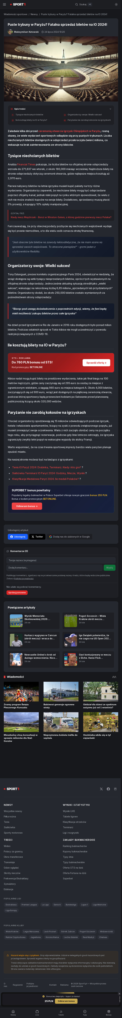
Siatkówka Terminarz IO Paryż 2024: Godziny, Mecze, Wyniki (48, 475)
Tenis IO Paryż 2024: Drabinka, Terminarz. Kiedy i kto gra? (46, 469)
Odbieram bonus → (27, 508)
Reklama (64, 965)
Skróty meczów (12, 853)
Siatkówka (9, 808)
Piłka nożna (10, 797)
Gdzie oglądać (11, 848)
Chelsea (103, 918)
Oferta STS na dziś (72, 848)
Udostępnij (19, 539)
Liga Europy (11, 891)
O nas (5, 965)
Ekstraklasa (11, 885)
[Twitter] (100, 770)
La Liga (45, 885)
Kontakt (52, 965)
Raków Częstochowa (15, 918)
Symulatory (10, 864)
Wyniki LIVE (68, 792)
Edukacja (8, 870)
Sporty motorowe (13, 813)
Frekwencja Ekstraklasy (16, 859)
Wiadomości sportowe (15, 14)
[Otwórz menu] (4, 4)
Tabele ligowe (69, 797)
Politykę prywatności (24, 581)
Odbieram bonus (65, 1001)
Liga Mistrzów (99, 885)
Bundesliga (71, 885)
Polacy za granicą (13, 832)
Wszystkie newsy (13, 792)
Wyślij (108, 570)
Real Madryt (88, 918)
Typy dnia (67, 837)
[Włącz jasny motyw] (115, 4)
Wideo (7, 826)
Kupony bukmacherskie (74, 832)
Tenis (6, 802)
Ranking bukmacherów (74, 826)
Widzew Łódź (106, 912)
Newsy (34, 14)
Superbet (67, 859)
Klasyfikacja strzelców (74, 802)
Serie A (57, 885)
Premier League (29, 885)
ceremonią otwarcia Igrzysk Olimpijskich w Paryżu (69, 130)
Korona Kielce (52, 918)
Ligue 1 (84, 885)
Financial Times (26, 163)
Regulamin (18, 965)
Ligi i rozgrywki (70, 813)
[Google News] (114, 770)
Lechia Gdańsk (71, 918)
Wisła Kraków (12, 912)
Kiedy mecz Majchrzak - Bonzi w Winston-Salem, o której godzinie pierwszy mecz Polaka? (56, 218)
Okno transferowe (13, 837)
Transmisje (9, 843)
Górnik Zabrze (68, 912)
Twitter (39, 539)
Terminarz (67, 808)
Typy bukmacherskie (73, 843)
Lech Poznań (50, 912)
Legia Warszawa (31, 912)
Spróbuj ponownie (17, 595)
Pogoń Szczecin (87, 912)
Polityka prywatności (32, 965)
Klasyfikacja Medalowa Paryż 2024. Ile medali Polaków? (45, 481)
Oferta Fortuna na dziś (73, 853)
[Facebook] (107, 770)
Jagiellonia (35, 918)
